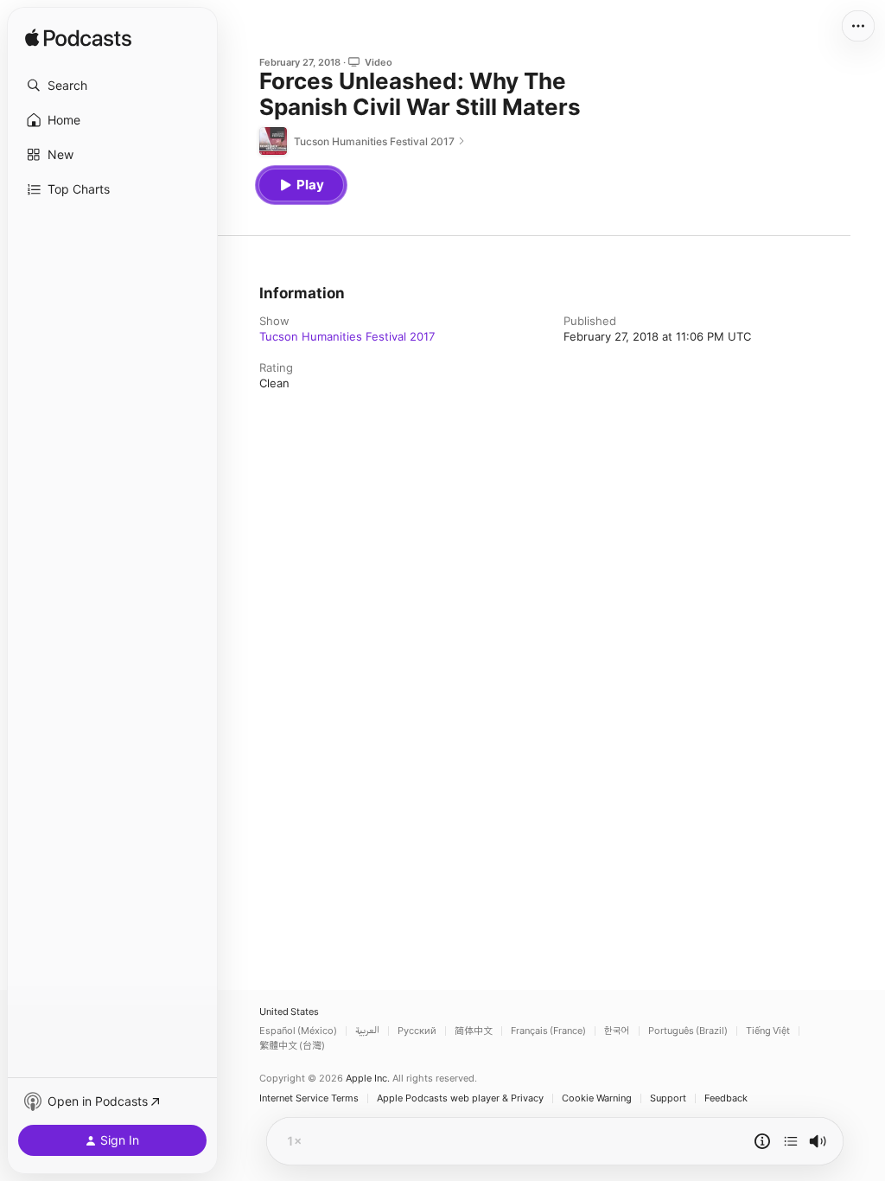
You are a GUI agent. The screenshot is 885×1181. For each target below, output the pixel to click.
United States (289, 1012)
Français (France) (548, 1031)
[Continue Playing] (790, 1141)
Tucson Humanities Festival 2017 (347, 336)
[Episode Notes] (762, 1141)
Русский (417, 1031)
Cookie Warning (597, 1098)
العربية (367, 1031)
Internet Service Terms (309, 1098)
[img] (78, 39)
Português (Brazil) (688, 1031)
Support (668, 1098)
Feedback (726, 1098)
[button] (112, 85)
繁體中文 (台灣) (292, 1045)
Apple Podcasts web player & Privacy (460, 1098)
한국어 (617, 1031)
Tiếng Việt (768, 1031)
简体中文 (474, 1031)
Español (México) (298, 1031)
